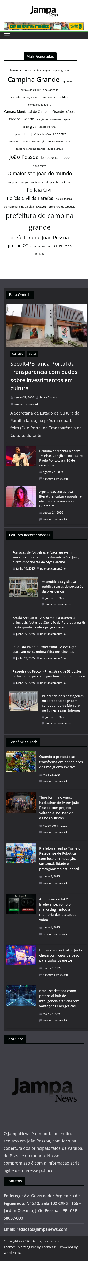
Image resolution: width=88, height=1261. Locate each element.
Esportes (59, 134)
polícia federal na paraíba (19, 206)
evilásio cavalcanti (19, 141)
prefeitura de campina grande (40, 221)
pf (47, 182)
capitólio (67, 81)
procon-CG (18, 245)
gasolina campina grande (30, 148)
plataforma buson (61, 182)
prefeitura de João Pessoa (39, 237)
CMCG (64, 96)
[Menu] (7, 35)
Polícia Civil (40, 189)
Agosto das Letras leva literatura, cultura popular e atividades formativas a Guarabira (60, 498)
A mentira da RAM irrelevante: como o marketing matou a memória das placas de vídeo (57, 909)
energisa (29, 126)
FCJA (67, 141)
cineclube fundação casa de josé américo (34, 97)
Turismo (39, 253)
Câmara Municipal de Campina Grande (34, 111)
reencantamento (40, 246)
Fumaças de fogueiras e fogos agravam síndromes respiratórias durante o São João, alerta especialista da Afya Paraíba (46, 557)
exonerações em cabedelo (47, 141)
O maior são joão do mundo (39, 173)
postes (41, 206)
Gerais (32, 353)
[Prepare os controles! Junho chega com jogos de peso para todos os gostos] (21, 964)
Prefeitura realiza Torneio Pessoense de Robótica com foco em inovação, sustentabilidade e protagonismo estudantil (59, 858)
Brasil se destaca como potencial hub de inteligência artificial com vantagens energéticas (59, 998)
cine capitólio (50, 89)
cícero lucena (21, 119)
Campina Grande (33, 79)
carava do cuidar (31, 89)
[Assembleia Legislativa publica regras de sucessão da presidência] (23, 593)
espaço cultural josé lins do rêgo (32, 134)
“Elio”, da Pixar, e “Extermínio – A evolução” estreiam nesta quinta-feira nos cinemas (45, 649)
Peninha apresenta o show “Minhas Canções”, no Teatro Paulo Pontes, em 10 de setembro (61, 458)
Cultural (17, 353)
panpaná (13, 182)
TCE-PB (57, 245)
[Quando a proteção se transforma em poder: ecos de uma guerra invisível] (21, 770)
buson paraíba (32, 70)
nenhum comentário (26, 404)
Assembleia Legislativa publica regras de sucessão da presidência (62, 586)
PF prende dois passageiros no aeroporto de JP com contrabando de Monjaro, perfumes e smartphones (63, 703)
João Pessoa (24, 156)
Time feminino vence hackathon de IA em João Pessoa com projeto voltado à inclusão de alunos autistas (59, 807)
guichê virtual (55, 148)
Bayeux (15, 70)
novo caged (39, 165)
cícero (70, 111)
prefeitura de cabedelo (62, 206)
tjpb (68, 245)
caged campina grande (56, 70)
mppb (65, 157)
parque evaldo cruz (32, 182)
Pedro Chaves (48, 397)
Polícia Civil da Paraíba (30, 198)
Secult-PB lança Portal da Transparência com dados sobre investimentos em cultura (43, 376)
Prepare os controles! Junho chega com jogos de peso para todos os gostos (61, 955)
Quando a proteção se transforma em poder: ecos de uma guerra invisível (61, 761)
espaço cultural (47, 126)
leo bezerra (49, 157)
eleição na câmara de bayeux (53, 119)
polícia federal (64, 198)
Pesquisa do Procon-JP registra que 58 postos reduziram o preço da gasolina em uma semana (49, 673)
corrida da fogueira (39, 104)
